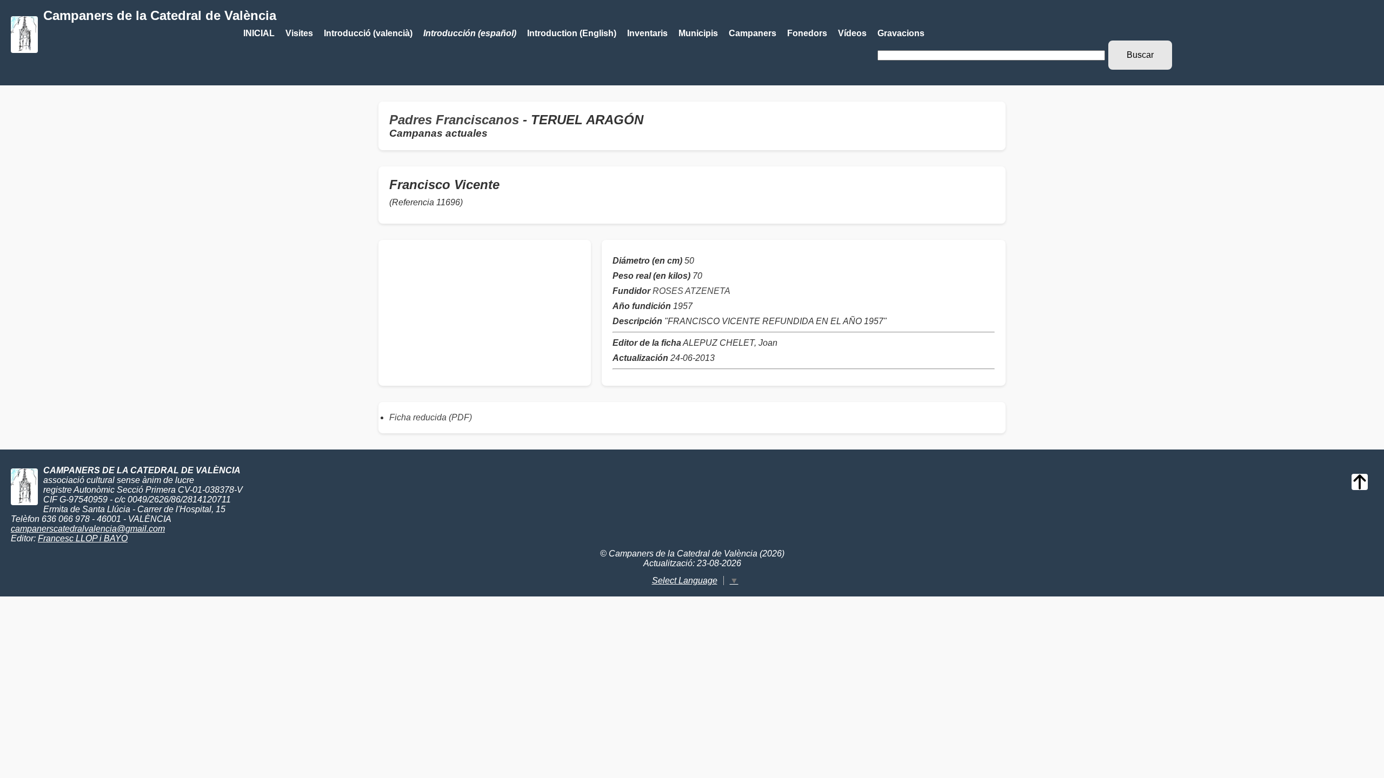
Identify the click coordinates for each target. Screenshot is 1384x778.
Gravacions (900, 33)
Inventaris (647, 33)
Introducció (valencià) (368, 33)
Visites (299, 33)
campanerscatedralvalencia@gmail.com (88, 528)
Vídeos (852, 33)
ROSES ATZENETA (691, 291)
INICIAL (259, 33)
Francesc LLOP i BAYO (83, 538)
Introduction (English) (571, 33)
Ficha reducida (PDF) (430, 417)
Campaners (752, 33)
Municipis (698, 33)
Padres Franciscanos (454, 119)
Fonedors (807, 33)
